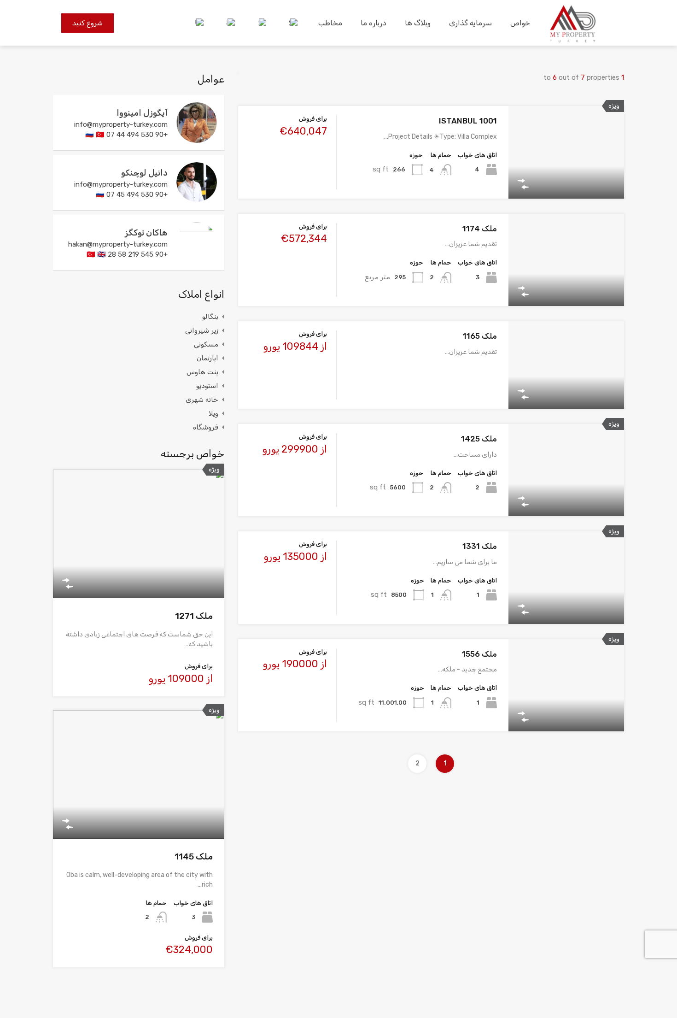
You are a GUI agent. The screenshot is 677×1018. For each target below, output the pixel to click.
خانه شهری (202, 399)
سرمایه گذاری (470, 22)
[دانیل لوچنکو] (196, 198)
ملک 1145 (194, 856)
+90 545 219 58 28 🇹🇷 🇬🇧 (127, 254)
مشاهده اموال (566, 180)
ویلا (213, 413)
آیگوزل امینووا (142, 113)
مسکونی (206, 344)
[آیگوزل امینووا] (196, 139)
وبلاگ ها (418, 22)
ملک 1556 (479, 654)
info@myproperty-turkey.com (121, 124)
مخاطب (330, 22)
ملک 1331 (479, 546)
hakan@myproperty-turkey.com (118, 244)
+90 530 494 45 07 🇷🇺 (132, 194)
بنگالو (210, 316)
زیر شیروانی (201, 330)
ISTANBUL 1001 (468, 120)
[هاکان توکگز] (196, 258)
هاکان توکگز (146, 233)
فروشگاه (205, 427)
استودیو (207, 386)
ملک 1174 (479, 228)
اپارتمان (207, 358)
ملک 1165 (480, 336)
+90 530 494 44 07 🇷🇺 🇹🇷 (126, 134)
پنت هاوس (202, 372)
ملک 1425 (479, 438)
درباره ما (373, 22)
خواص (520, 22)
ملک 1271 (194, 616)
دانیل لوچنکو (144, 173)
